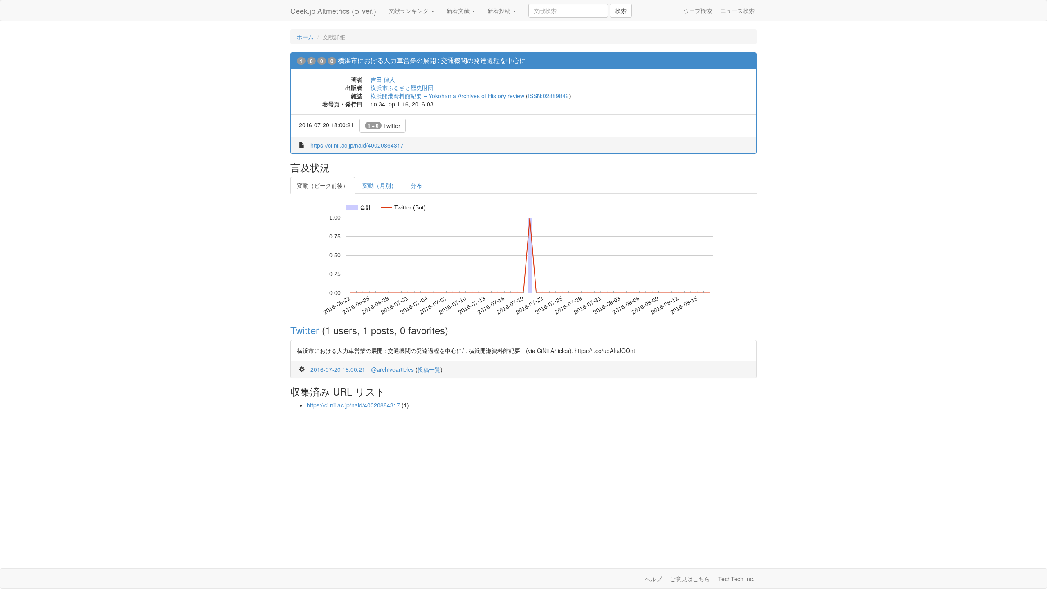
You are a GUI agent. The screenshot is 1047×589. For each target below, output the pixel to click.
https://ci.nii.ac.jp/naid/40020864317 (357, 145)
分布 (416, 185)
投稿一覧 (429, 369)
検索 (621, 11)
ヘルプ (653, 579)
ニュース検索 (737, 11)
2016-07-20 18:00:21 (337, 369)
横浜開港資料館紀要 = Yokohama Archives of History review (447, 96)
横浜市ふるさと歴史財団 (402, 87)
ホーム (305, 37)
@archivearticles (392, 369)
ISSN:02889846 (548, 96)
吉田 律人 (383, 79)
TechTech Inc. (736, 579)
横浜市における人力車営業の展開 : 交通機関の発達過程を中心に (432, 60)
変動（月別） (379, 185)
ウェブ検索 (697, 11)
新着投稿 (500, 11)
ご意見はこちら (690, 579)
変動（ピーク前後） (322, 185)
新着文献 (459, 11)
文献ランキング (409, 11)
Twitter (384, 125)
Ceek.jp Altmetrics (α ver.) (333, 10)
